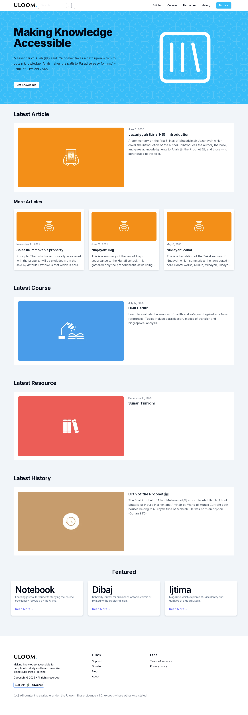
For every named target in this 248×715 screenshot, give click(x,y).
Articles (157, 5)
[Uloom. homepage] (26, 5)
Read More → (24, 609)
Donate (223, 5)
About (95, 676)
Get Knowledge (26, 84)
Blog (94, 671)
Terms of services (161, 661)
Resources (189, 5)
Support (97, 661)
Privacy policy (158, 666)
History (206, 5)
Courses (172, 5)
